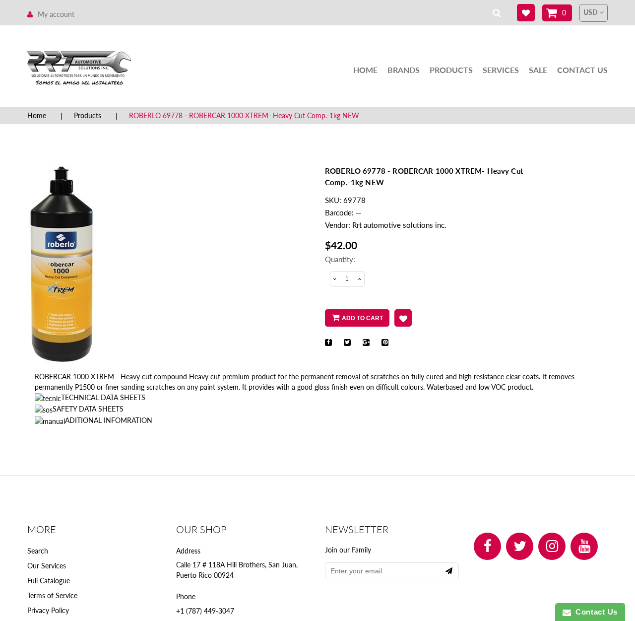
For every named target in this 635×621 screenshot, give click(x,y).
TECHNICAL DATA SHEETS (103, 397)
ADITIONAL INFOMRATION (108, 420)
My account (56, 14)
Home (365, 69)
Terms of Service (52, 595)
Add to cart (362, 318)
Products (451, 69)
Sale (538, 69)
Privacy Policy (48, 610)
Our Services (46, 565)
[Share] (328, 342)
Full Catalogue (48, 580)
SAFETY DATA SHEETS (88, 409)
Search (37, 551)
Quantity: (340, 259)
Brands (403, 69)
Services (501, 69)
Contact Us (582, 69)
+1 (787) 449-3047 (205, 611)
